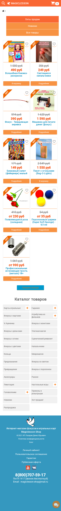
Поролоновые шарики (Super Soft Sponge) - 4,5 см (44, 222)
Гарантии (31, 458)
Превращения (10, 369)
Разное (35, 377)
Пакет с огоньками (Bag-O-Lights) (43, 172)
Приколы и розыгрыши (37, 392)
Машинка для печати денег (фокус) (43, 123)
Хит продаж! (37, 399)
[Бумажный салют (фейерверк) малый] (16, 149)
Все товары (32, 32)
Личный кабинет (31, 450)
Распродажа (10, 407)
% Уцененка (9, 323)
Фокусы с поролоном (41, 369)
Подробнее (44, 83)
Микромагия (37, 354)
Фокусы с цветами (12, 346)
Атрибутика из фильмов (38, 315)
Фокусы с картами (12, 315)
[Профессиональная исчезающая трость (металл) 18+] (16, 246)
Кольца (7, 354)
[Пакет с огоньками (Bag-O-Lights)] (44, 149)
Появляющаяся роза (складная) (16, 220)
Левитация (9, 384)
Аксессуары (9, 377)
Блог (31, 442)
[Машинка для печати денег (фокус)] (44, 100)
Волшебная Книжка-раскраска (16, 74)
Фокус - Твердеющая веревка (16, 123)
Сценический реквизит (42, 338)
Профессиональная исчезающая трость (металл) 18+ (16, 271)
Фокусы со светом (40, 361)
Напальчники (38, 346)
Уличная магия (39, 331)
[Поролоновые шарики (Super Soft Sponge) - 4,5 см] (44, 198)
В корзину (16, 83)
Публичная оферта (31, 462)
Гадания (36, 308)
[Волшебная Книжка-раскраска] (16, 51)
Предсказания (10, 361)
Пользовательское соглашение (31, 454)
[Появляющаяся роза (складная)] (16, 198)
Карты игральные (12, 308)
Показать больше (30, 287)
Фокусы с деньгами (13, 331)
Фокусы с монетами (41, 323)
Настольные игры (40, 384)
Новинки (8, 399)
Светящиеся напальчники (44, 74)
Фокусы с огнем (11, 338)
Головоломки (10, 392)
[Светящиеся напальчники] (44, 51)
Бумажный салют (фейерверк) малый (16, 172)
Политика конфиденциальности (31, 439)
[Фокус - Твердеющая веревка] (16, 100)
